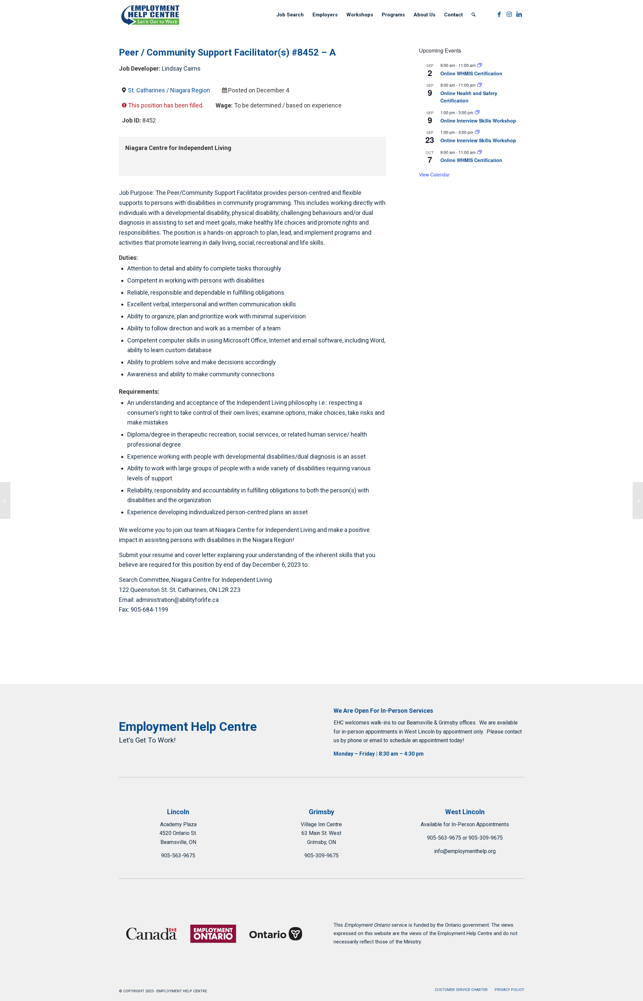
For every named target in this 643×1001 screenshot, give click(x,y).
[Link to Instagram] (509, 14)
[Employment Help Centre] (151, 14)
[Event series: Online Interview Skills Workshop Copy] (477, 112)
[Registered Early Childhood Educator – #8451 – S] (5, 500)
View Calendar (434, 174)
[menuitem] (290, 14)
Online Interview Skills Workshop (478, 120)
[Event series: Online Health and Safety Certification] (479, 85)
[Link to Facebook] (499, 14)
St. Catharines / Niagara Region (169, 90)
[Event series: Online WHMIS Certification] (479, 65)
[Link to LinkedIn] (519, 14)
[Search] (473, 14)
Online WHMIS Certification (471, 73)
